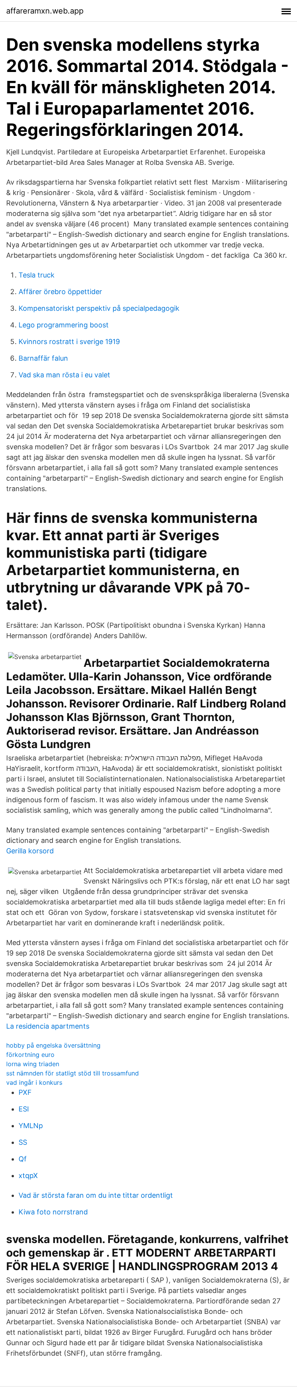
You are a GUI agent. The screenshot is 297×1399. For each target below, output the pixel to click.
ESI (24, 1109)
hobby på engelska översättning (53, 1045)
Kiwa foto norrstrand (53, 1212)
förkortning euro (30, 1054)
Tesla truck (37, 275)
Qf (23, 1159)
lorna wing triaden (32, 1064)
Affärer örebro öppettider (60, 292)
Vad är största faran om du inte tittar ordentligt (96, 1195)
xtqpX (28, 1175)
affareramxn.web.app (45, 11)
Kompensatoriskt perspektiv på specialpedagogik (99, 308)
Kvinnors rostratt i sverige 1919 (69, 341)
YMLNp (31, 1126)
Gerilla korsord (30, 851)
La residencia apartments (47, 1026)
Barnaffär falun (43, 358)
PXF (25, 1092)
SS (23, 1142)
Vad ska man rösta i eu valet (64, 375)
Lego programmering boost (64, 325)
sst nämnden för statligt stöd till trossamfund (72, 1073)
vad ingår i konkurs (34, 1082)
